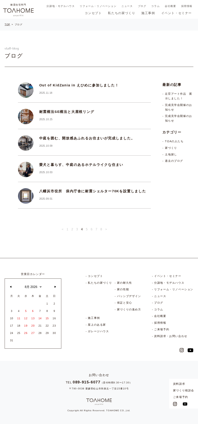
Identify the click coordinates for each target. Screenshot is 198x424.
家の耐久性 (124, 282)
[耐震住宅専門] (18, 12)
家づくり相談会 (183, 390)
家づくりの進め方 (129, 309)
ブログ (142, 6)
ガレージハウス (98, 331)
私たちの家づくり (121, 13)
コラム (155, 6)
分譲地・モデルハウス (60, 6)
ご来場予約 (180, 396)
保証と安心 (124, 302)
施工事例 (148, 13)
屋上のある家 (97, 324)
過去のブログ (174, 160)
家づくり (171, 147)
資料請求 (179, 383)
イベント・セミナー (176, 13)
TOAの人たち (174, 141)
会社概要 (170, 6)
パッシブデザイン (129, 296)
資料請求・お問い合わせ (170, 336)
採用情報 (186, 6)
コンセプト (93, 13)
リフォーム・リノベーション (98, 6)
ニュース (127, 6)
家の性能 (123, 289)
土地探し (171, 154)
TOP (7, 24)
